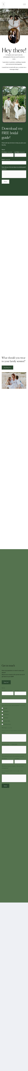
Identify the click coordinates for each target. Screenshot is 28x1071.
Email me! (6, 682)
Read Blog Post (7, 367)
